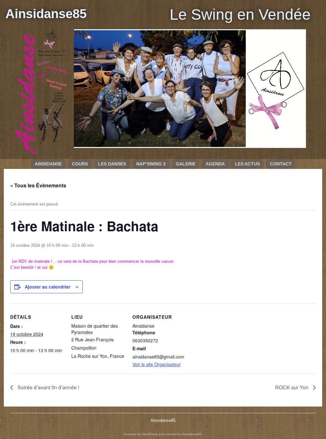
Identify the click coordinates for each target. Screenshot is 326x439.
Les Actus (247, 163)
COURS (80, 163)
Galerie (185, 163)
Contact (281, 163)
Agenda (215, 163)
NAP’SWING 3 (151, 163)
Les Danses (112, 163)
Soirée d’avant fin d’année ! (47, 387)
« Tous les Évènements (38, 185)
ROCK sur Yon (292, 387)
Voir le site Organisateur (156, 364)
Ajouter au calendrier (47, 286)
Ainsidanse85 (46, 14)
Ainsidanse (48, 163)
